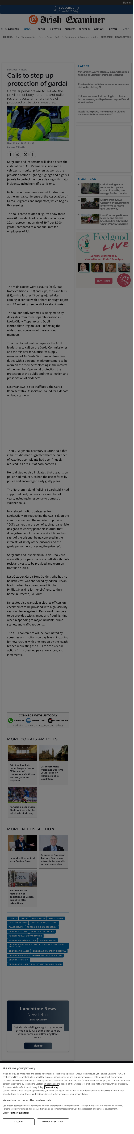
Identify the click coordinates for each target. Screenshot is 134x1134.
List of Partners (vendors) (16, 1112)
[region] (66, 1095)
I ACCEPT (18, 1121)
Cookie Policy (51, 1087)
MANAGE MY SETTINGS (53, 1121)
